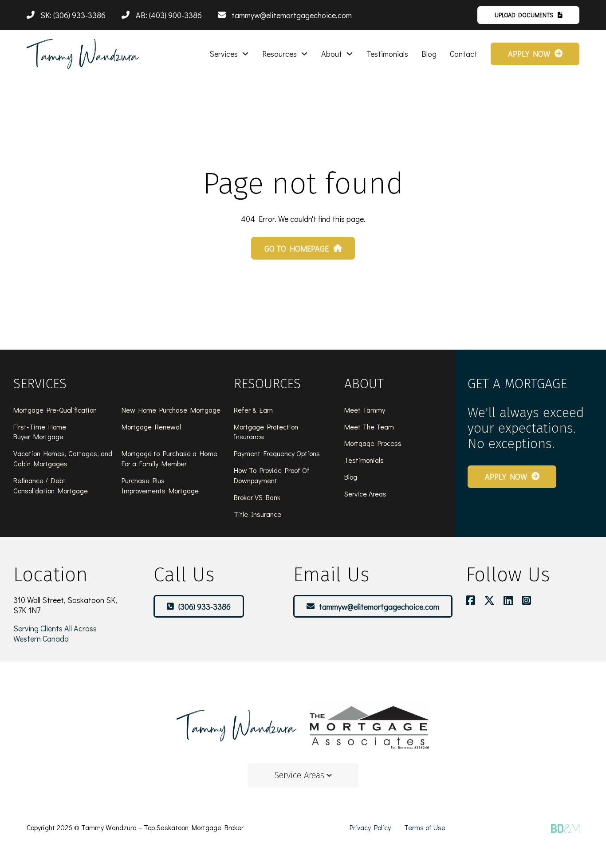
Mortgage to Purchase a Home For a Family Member (169, 458)
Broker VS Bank (257, 497)
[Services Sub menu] (245, 53)
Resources (279, 53)
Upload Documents (524, 15)
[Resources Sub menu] (304, 53)
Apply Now (529, 53)
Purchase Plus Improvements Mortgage (160, 485)
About (331, 53)
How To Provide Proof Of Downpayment (272, 475)
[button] (303, 775)
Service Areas (365, 493)
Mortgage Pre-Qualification (55, 409)
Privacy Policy (370, 827)
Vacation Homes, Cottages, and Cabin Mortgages (62, 458)
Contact (463, 53)
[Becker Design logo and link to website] (565, 828)
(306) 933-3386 (204, 606)
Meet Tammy (364, 409)
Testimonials (387, 53)
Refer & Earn (253, 409)
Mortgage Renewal (151, 426)
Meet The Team (369, 426)
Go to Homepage (296, 248)
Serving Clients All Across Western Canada (55, 633)
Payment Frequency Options (277, 453)
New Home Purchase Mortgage (171, 409)
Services (223, 53)
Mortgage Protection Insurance (266, 431)
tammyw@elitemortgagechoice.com (379, 606)
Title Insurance (257, 514)
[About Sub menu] (349, 53)
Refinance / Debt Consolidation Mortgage (50, 485)
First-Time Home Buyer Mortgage (39, 431)
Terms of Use (424, 827)
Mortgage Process (372, 443)
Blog (429, 53)
